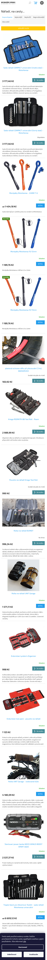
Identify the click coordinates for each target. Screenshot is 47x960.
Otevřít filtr (23, 28)
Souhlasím (33, 954)
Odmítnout (11, 954)
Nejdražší (28, 17)
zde (24, 941)
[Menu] (42, 3)
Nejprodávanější (38, 17)
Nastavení (22, 947)
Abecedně (5, 22)
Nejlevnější (18, 17)
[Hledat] (30, 3)
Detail (40, 205)
